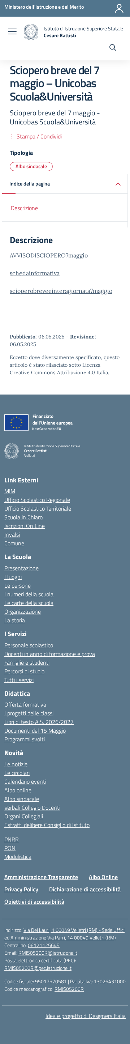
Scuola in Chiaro (23, 517)
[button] (65, 184)
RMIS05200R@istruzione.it (47, 952)
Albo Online (103, 877)
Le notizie (15, 764)
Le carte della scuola (28, 602)
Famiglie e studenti (26, 662)
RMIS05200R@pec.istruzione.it (38, 968)
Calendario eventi (25, 781)
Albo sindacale (31, 166)
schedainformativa (35, 273)
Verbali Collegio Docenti (32, 807)
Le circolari (17, 772)
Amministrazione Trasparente (41, 877)
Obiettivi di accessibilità (34, 901)
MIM (9, 491)
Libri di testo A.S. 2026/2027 (39, 721)
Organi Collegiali (23, 816)
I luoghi (13, 576)
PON (10, 848)
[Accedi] (119, 8)
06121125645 (44, 945)
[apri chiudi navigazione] (12, 32)
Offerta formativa (25, 704)
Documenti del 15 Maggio (35, 730)
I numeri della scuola (28, 594)
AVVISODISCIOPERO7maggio (49, 255)
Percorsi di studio (24, 671)
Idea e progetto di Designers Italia (86, 1015)
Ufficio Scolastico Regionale (37, 499)
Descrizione (24, 208)
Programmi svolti (24, 739)
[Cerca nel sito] (112, 48)
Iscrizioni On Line (24, 525)
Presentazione (21, 568)
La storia (14, 620)
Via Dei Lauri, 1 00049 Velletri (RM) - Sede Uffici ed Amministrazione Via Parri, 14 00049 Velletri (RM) (64, 933)
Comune (14, 543)
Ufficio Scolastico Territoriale (37, 508)
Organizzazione (22, 611)
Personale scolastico (28, 645)
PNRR (11, 839)
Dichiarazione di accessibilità (85, 889)
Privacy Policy (21, 889)
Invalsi (12, 534)
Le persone (17, 585)
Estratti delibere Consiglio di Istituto (47, 825)
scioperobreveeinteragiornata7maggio (61, 290)
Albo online (17, 790)
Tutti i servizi (19, 680)
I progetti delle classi (28, 713)
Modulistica (17, 856)
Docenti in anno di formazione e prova (49, 653)
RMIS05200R (69, 989)
